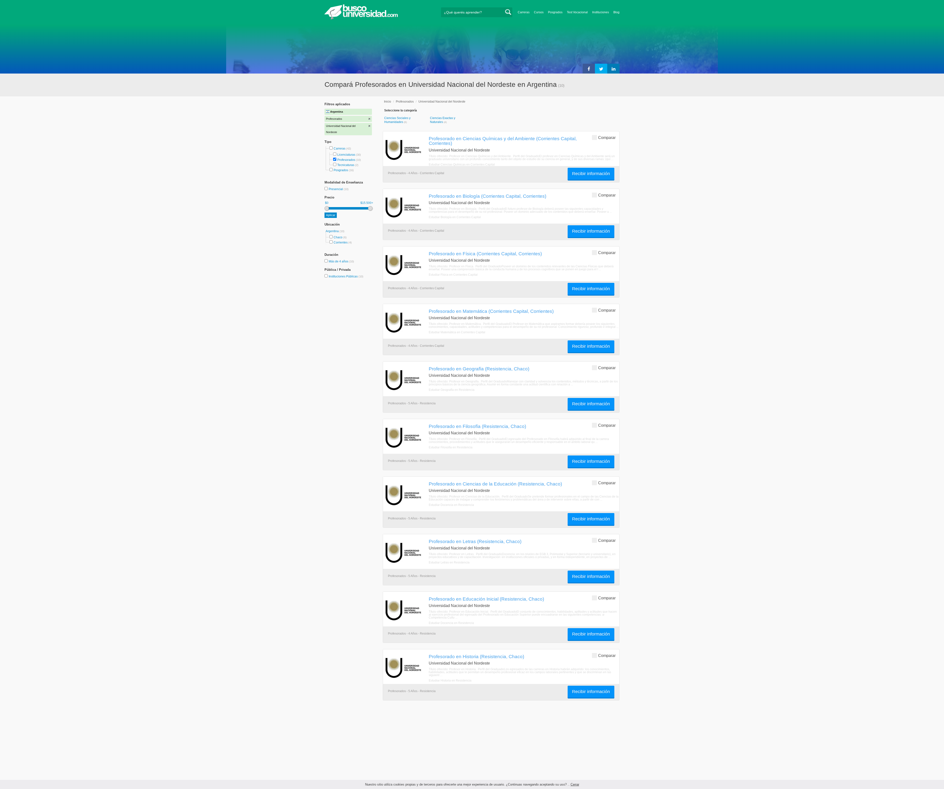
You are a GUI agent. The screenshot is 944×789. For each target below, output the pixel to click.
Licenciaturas (346, 154)
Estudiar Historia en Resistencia (450, 680)
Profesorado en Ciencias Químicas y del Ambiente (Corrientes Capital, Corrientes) (503, 141)
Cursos (539, 12)
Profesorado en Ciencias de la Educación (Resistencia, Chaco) (495, 483)
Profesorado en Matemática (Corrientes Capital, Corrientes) (491, 311)
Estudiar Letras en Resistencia (449, 562)
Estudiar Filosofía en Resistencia (450, 447)
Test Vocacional (577, 12)
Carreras (524, 12)
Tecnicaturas (345, 165)
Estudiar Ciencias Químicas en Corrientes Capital (462, 164)
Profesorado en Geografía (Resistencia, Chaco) (479, 368)
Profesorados (346, 160)
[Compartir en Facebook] (589, 69)
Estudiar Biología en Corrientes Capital (455, 217)
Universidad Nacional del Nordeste (441, 101)
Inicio (387, 101)
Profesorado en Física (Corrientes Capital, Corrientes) (485, 253)
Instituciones (600, 12)
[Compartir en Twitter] (601, 69)
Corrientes (341, 242)
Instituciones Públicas (346, 276)
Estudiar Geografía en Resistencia (451, 390)
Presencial (336, 189)
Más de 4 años (339, 261)
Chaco (338, 237)
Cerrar (575, 784)
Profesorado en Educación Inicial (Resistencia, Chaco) (486, 599)
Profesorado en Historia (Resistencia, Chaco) (476, 656)
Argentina (332, 231)
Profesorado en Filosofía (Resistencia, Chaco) (477, 426)
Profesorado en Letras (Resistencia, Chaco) (475, 541)
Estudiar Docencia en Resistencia (451, 505)
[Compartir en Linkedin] (613, 69)
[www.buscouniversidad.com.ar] (361, 18)
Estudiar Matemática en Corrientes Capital (457, 332)
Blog (616, 12)
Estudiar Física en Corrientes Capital (453, 274)
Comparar (607, 138)
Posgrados (555, 12)
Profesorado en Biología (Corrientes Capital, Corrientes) (487, 196)
